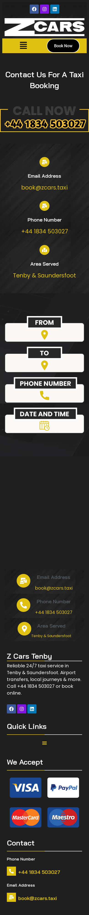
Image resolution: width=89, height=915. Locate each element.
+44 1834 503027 (39, 872)
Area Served (44, 264)
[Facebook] (34, 9)
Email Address (44, 176)
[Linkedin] (54, 9)
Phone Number (45, 220)
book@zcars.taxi (37, 898)
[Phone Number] (44, 206)
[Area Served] (44, 250)
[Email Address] (44, 162)
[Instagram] (44, 9)
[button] (23, 45)
